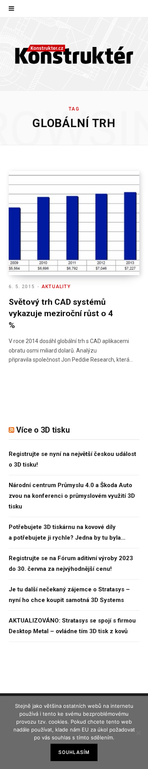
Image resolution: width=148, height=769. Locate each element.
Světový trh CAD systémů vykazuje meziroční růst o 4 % (61, 313)
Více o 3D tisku (43, 430)
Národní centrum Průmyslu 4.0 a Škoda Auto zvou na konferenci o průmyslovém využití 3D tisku (72, 496)
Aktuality (56, 286)
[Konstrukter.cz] (74, 54)
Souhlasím (74, 752)
